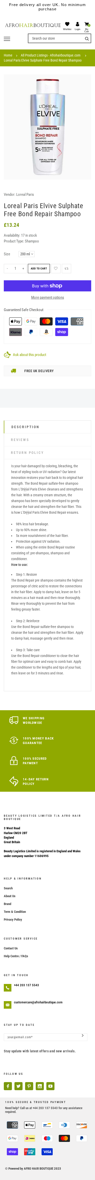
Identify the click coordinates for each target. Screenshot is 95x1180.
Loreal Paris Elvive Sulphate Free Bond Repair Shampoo (43, 60)
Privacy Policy (13, 919)
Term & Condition (15, 912)
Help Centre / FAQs (16, 956)
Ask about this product (29, 354)
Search (8, 888)
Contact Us (11, 948)
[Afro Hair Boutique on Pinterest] (29, 1086)
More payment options (47, 297)
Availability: (12, 235)
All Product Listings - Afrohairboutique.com (51, 55)
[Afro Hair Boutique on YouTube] (50, 1086)
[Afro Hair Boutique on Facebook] (8, 1086)
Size (7, 254)
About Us (9, 896)
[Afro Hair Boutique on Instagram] (40, 1086)
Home (8, 55)
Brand (7, 904)
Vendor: (9, 194)
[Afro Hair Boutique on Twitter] (18, 1086)
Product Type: (14, 241)
